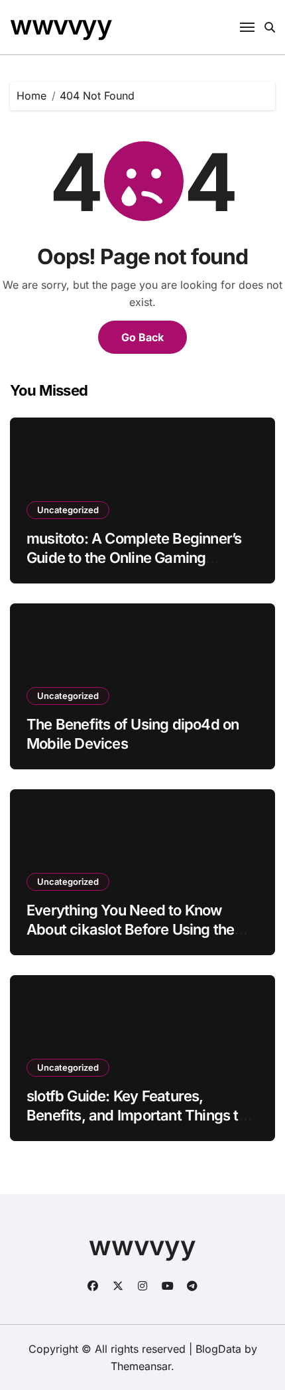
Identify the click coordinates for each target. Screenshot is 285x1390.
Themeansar (141, 1366)
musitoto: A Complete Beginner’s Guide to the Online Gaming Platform (134, 557)
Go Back (142, 337)
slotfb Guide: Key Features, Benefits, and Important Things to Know (137, 1114)
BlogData (218, 1348)
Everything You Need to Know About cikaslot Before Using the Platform (130, 929)
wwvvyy (60, 25)
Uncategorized (68, 509)
